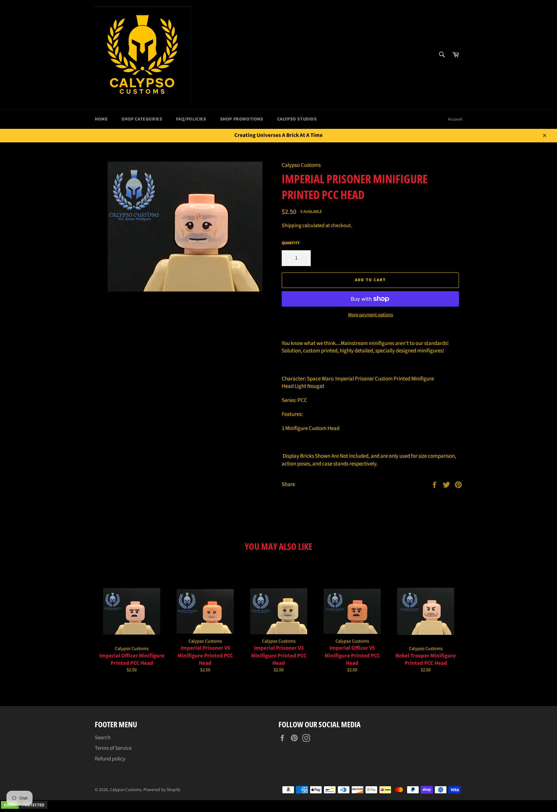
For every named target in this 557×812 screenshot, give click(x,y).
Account (455, 119)
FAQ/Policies (191, 119)
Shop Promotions (241, 119)
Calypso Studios (297, 119)
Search (103, 737)
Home (101, 119)
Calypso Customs (126, 790)
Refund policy (110, 759)
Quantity (290, 243)
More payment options (370, 315)
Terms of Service (113, 748)
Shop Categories (142, 119)
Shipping (291, 225)
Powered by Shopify (161, 790)
